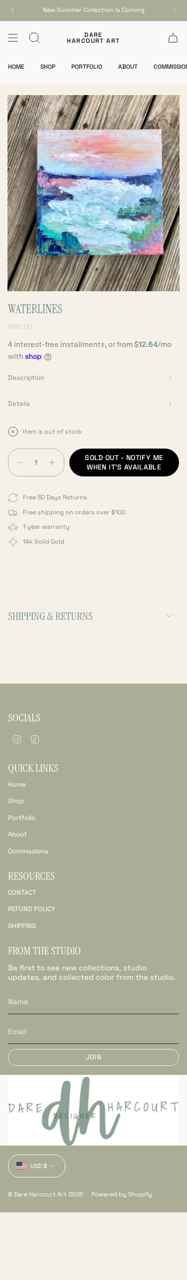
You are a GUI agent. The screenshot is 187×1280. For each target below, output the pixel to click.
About (17, 834)
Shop (16, 801)
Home (17, 784)
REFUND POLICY (31, 909)
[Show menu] (13, 37)
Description (26, 377)
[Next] (174, 10)
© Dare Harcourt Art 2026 (45, 1194)
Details (19, 403)
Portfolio (21, 818)
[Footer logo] (93, 1111)
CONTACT (22, 892)
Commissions (28, 851)
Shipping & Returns (50, 616)
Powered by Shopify (121, 1194)
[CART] (173, 37)
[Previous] (12, 10)
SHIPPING (22, 926)
